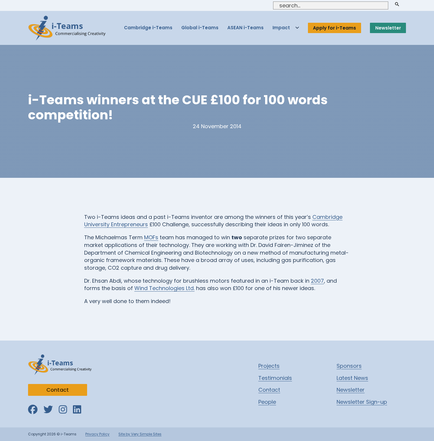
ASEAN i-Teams (245, 28)
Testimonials (275, 378)
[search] (397, 4)
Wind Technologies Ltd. (164, 288)
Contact (57, 389)
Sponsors (349, 366)
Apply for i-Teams (334, 28)
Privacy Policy (97, 434)
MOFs (151, 237)
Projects (269, 366)
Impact (281, 28)
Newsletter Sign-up (362, 402)
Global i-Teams (199, 28)
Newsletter (388, 28)
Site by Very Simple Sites (139, 434)
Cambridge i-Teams (148, 28)
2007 (317, 280)
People (267, 402)
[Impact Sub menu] (297, 28)
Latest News (352, 378)
